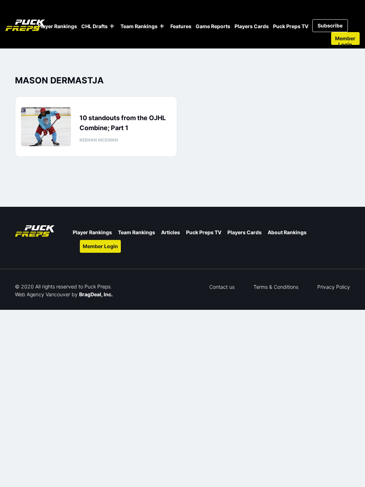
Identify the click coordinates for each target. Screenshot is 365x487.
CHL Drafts (94, 26)
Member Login (345, 40)
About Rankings (287, 232)
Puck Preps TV (290, 26)
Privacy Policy (333, 287)
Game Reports (213, 26)
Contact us (222, 287)
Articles (170, 232)
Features (180, 26)
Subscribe (330, 25)
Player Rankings (57, 26)
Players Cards (252, 26)
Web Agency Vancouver (42, 294)
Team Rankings (139, 26)
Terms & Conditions (275, 287)
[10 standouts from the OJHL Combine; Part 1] (46, 126)
